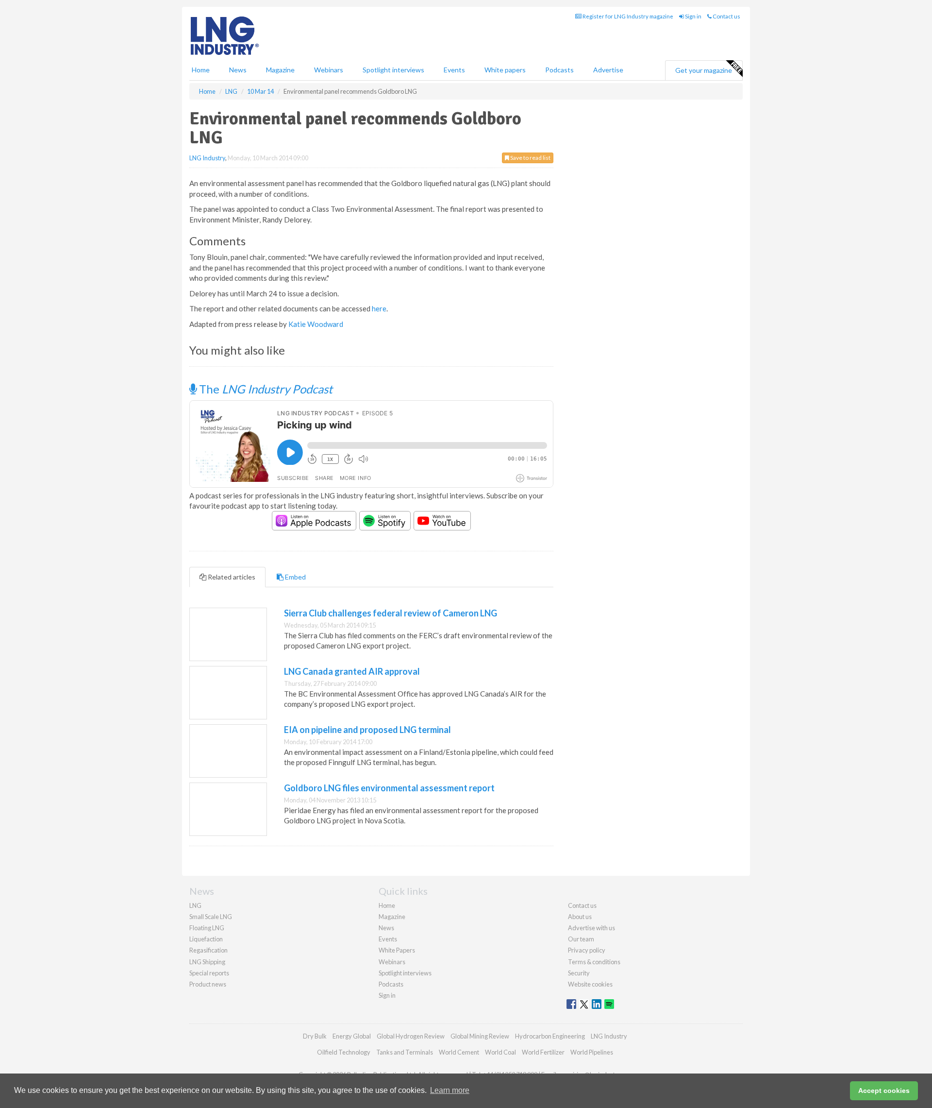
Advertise (608, 70)
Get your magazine (703, 70)
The (265, 389)
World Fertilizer (543, 1052)
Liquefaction (206, 939)
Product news (207, 984)
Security (579, 973)
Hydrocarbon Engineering (550, 1036)
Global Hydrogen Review (411, 1036)
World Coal (500, 1052)
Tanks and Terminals (404, 1052)
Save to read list (529, 157)
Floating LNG (206, 928)
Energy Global (352, 1036)
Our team (581, 939)
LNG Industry (207, 158)
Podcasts (559, 70)
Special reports (209, 973)
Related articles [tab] (230, 577)
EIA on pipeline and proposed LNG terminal (367, 729)
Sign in (692, 16)
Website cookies (590, 984)
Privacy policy (586, 950)
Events (454, 70)
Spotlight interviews (393, 70)
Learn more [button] (449, 1090)
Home (201, 70)
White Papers (397, 950)
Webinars (328, 70)
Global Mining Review (479, 1036)
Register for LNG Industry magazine (627, 16)
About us (580, 916)
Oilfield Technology (343, 1052)
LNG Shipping (207, 962)
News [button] (238, 70)
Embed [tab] (294, 577)
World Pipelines (591, 1052)
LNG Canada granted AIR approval (352, 671)
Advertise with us (591, 928)
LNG (195, 905)
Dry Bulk (315, 1036)
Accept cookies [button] (884, 1090)
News (386, 928)
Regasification (208, 950)
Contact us (726, 16)
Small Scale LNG (210, 916)
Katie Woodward (315, 324)
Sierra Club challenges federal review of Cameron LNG (390, 613)
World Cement (459, 1052)
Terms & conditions (594, 962)
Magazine (280, 70)
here (379, 308)
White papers (505, 70)
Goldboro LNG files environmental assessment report (389, 788)
